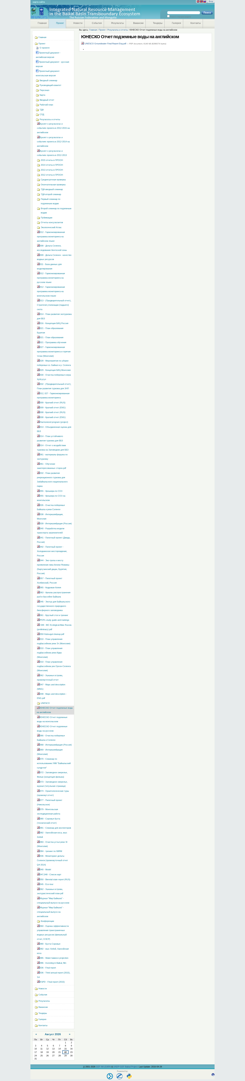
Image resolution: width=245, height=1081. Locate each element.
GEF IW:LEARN (103, 1067)
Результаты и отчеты (117, 30)
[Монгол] (201, 1)
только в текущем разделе (180, 17)
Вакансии (138, 23)
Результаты (117, 23)
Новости (77, 23)
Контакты (195, 23)
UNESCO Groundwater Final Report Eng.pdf (105, 43)
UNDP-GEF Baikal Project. (126, 1067)
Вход (211, 1)
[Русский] (204, 1)
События (97, 23)
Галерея (176, 23)
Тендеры (158, 23)
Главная (42, 23)
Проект (60, 23)
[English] (198, 1)
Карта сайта (39, 2)
